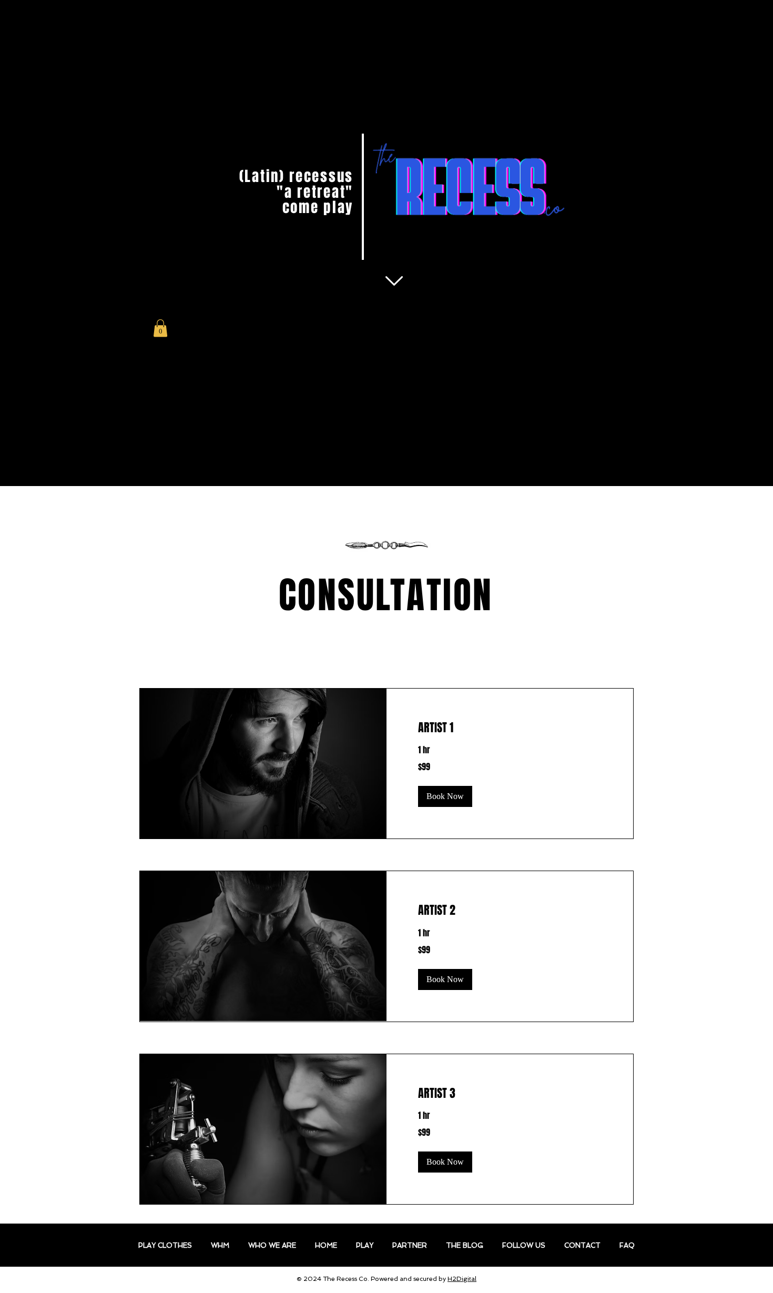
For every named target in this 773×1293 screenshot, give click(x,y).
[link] (510, 727)
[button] (160, 328)
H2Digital (461, 1278)
